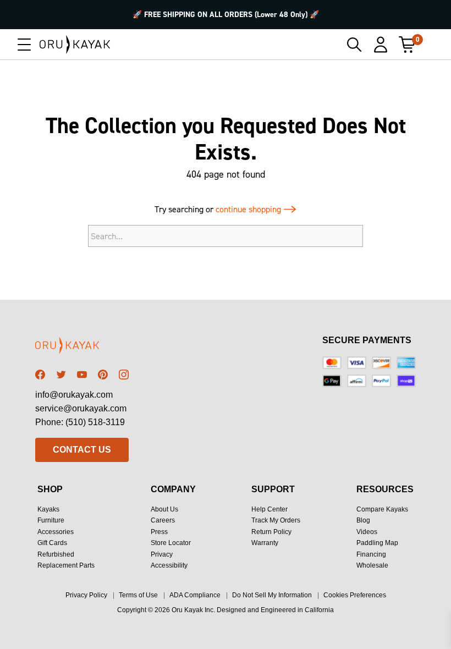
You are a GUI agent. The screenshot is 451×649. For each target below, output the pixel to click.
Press (159, 532)
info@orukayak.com (74, 394)
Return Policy (271, 532)
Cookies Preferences (354, 595)
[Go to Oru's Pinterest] (103, 375)
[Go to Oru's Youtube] (82, 375)
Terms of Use (138, 595)
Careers (163, 520)
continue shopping (249, 209)
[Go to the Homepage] (75, 44)
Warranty (264, 543)
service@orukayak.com (81, 408)
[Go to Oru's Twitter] (61, 375)
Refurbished (55, 554)
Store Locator (171, 543)
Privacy (162, 554)
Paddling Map (377, 543)
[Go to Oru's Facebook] (40, 375)
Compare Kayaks (382, 509)
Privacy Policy (86, 595)
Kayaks (48, 509)
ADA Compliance (195, 595)
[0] (407, 44)
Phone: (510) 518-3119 (80, 422)
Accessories (55, 532)
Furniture (50, 520)
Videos (366, 532)
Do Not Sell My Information (272, 595)
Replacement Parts (66, 565)
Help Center (269, 509)
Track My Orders (275, 520)
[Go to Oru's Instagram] (124, 375)
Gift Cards (52, 543)
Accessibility (169, 565)
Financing (371, 554)
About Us (164, 509)
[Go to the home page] (82, 347)
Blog (363, 520)
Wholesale (372, 565)
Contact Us (82, 449)
